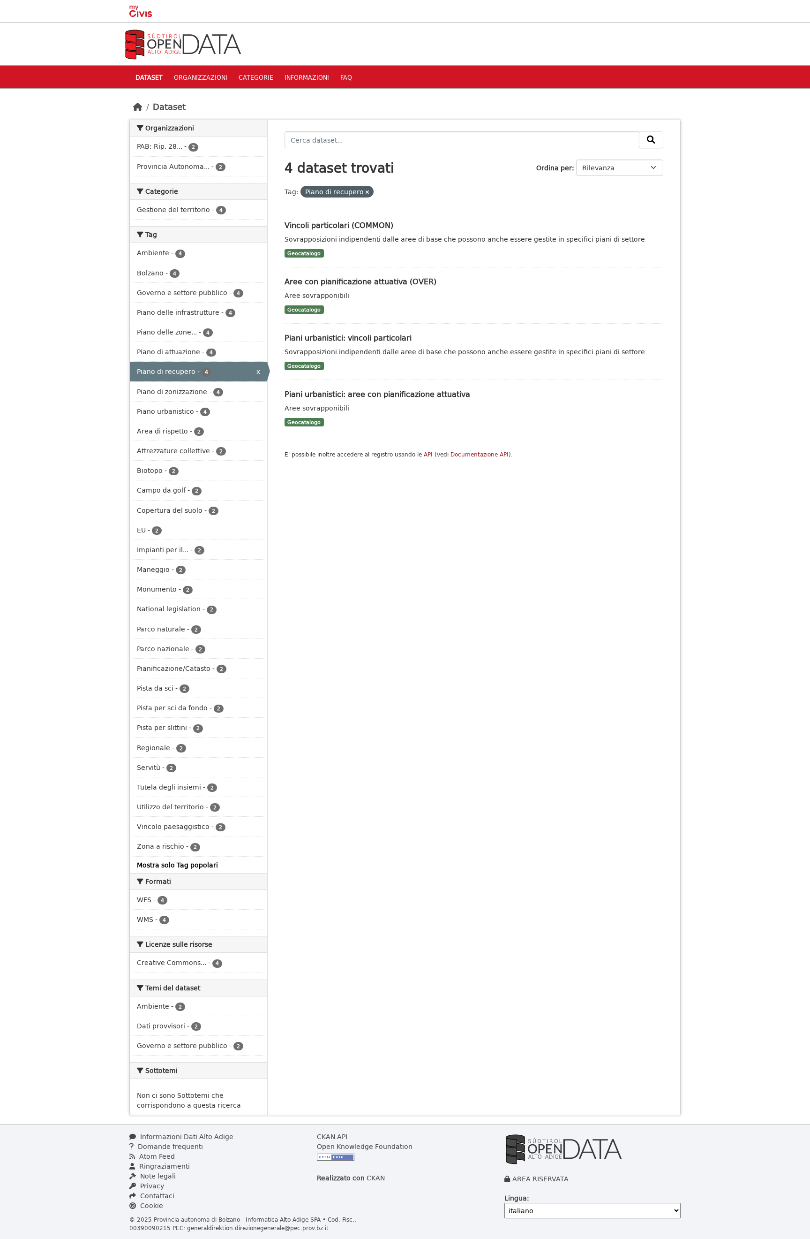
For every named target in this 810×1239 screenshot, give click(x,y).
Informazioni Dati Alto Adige (185, 1136)
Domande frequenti (169, 1146)
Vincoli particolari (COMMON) (339, 225)
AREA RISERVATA (540, 1179)
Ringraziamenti (163, 1166)
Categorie (256, 77)
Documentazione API (479, 454)
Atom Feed (156, 1156)
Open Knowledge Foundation (364, 1146)
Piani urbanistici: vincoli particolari (348, 337)
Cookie (150, 1205)
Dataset (149, 77)
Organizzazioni (200, 77)
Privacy (151, 1186)
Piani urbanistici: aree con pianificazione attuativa (377, 394)
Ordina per (554, 168)
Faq (346, 77)
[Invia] (651, 139)
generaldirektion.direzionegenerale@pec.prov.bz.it (258, 1228)
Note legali (157, 1176)
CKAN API (332, 1136)
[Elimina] (367, 192)
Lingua (515, 1198)
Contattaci (156, 1196)
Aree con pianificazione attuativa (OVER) (360, 281)
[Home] (137, 106)
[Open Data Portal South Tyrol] (183, 43)
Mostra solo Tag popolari (177, 865)
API (428, 454)
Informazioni (307, 77)
